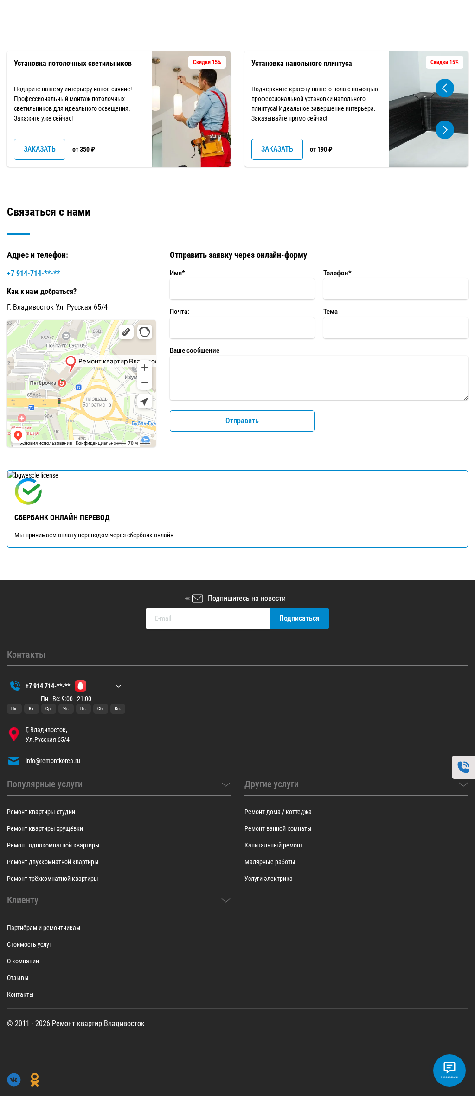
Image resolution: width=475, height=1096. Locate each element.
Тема (330, 311)
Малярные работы (269, 862)
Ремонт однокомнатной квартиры (53, 845)
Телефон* (337, 273)
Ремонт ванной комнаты (278, 828)
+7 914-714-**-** (33, 273)
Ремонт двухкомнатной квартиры (53, 862)
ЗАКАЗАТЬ (40, 149)
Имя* (177, 273)
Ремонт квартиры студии (41, 812)
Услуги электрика (268, 878)
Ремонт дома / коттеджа (278, 812)
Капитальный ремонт (273, 845)
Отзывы (18, 977)
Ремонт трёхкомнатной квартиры (52, 878)
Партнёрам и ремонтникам (43, 927)
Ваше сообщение (194, 350)
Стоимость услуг (29, 944)
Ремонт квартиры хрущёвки (45, 828)
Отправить (242, 420)
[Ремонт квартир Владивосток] (37, 33)
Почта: (179, 311)
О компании (23, 961)
